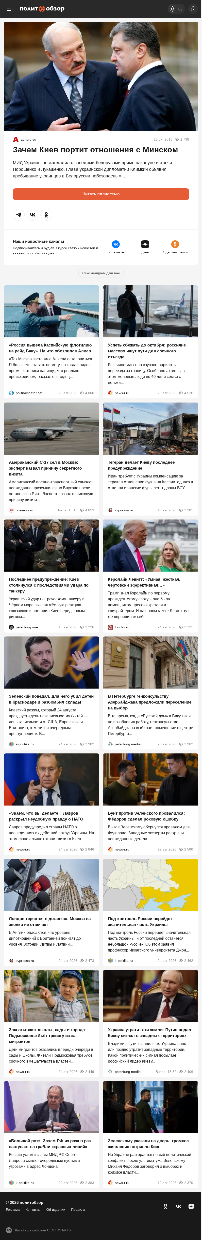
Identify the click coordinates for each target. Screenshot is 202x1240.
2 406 (188, 1072)
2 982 (89, 744)
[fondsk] (110, 627)
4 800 (89, 393)
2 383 (89, 1183)
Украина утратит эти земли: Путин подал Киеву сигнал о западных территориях (149, 1032)
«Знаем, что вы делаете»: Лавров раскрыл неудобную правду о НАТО (46, 816)
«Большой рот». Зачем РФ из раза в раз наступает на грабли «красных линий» (50, 1144)
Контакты (33, 1209)
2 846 (89, 849)
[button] (19, 215)
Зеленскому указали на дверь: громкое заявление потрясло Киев (148, 1144)
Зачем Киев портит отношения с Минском (95, 149)
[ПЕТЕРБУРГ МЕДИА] (110, 744)
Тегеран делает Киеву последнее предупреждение (141, 465)
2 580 (188, 849)
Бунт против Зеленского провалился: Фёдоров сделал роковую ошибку (146, 816)
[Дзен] (191, 1206)
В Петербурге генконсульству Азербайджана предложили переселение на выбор (149, 702)
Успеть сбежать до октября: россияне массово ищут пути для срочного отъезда (147, 351)
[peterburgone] (11, 627)
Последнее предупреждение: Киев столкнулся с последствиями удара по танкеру (48, 585)
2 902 (188, 744)
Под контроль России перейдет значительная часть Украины (140, 921)
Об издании (55, 1209)
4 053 (89, 510)
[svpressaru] (110, 510)
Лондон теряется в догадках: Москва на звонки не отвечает (50, 921)
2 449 (89, 1072)
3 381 (188, 510)
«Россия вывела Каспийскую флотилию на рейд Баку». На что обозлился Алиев (50, 348)
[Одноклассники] (165, 1206)
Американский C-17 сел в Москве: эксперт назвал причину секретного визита (45, 468)
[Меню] (9, 9)
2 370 (188, 1183)
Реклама (13, 1209)
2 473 (89, 961)
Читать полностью (101, 194)
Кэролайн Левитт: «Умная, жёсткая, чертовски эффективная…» (144, 582)
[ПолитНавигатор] (11, 393)
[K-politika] (11, 744)
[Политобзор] (42, 9)
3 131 (188, 627)
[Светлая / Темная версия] (176, 9)
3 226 (89, 627)
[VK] (178, 1206)
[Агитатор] (16, 139)
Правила (78, 1209)
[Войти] (193, 9)
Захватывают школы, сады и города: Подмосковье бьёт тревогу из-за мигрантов (47, 1035)
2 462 (188, 961)
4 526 (188, 393)
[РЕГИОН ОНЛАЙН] (110, 393)
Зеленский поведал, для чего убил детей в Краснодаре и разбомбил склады (51, 699)
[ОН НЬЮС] (11, 510)
